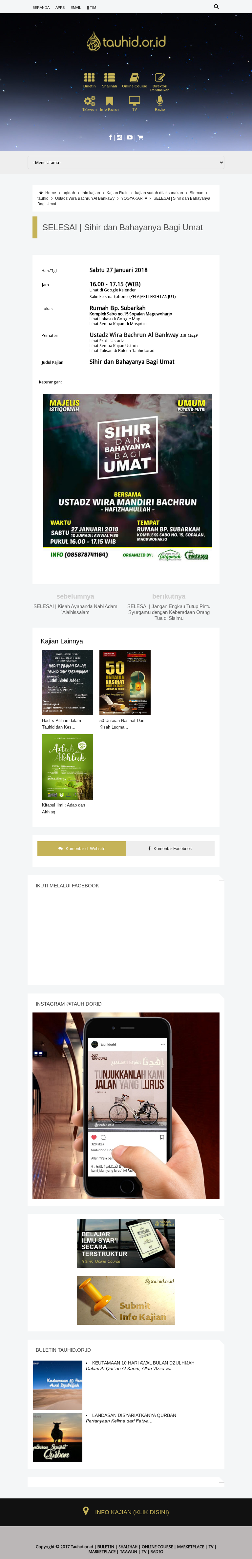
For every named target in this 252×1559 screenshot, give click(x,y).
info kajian (91, 193)
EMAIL (76, 7)
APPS (60, 7)
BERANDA (41, 7)
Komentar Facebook (172, 848)
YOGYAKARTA (134, 198)
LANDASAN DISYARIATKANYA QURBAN (134, 1415)
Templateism (129, 1556)
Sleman (196, 193)
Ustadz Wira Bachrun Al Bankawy (85, 198)
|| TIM (91, 7)
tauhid (43, 198)
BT (113, 1556)
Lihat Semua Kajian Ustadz (114, 345)
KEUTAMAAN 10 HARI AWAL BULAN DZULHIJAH (143, 1362)
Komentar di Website (84, 848)
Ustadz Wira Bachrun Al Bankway (134, 334)
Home (50, 193)
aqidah (69, 193)
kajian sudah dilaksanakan (159, 193)
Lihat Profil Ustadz (107, 340)
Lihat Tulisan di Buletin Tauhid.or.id (122, 350)
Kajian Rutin (118, 193)
